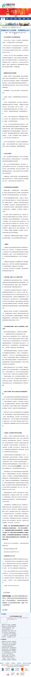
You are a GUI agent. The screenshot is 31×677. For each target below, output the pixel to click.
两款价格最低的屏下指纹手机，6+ (8, 656)
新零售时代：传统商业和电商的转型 (9, 626)
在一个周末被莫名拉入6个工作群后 (9, 652)
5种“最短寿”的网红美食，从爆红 (8, 627)
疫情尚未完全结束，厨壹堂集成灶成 (9, 647)
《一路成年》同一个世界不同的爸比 (9, 635)
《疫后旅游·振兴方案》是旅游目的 (9, 644)
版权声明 (25, 663)
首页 (3, 18)
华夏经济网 (13, 27)
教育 (20, 18)
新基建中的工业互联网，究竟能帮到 (9, 641)
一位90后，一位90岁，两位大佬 (8, 658)
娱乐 (16, 18)
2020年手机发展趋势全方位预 (16, 616)
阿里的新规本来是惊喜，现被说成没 (9, 650)
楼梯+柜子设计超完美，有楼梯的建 (9, 624)
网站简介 (2, 663)
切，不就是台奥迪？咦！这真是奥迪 (9, 633)
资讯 (7, 18)
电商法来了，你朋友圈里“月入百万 (9, 636)
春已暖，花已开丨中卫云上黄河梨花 (9, 643)
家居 (24, 18)
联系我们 (7, 663)
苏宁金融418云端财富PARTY (8, 646)
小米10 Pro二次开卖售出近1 (7, 653)
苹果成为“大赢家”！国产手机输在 (8, 655)
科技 (28, 18)
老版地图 (19, 663)
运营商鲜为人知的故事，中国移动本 (9, 659)
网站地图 (29, 663)
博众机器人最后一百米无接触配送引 (9, 649)
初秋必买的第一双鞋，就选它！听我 (9, 630)
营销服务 (13, 663)
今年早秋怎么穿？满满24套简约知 (8, 632)
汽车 (11, 18)
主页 (9, 27)
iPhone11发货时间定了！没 (7, 629)
